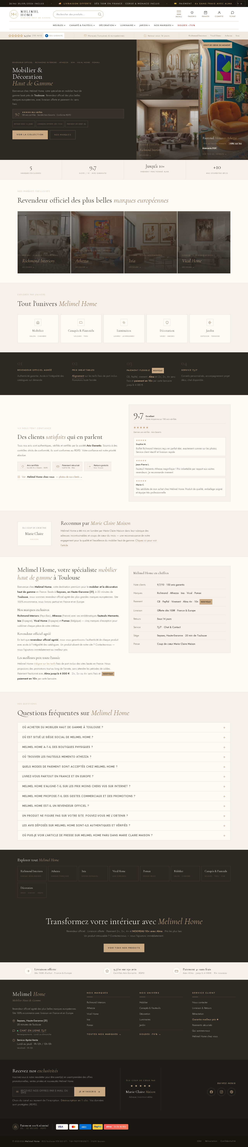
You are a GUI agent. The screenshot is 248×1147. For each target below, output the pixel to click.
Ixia (237, 35)
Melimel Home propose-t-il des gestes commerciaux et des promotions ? (78, 796)
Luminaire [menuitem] (126, 25)
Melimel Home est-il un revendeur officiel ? (55, 806)
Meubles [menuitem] (58, 25)
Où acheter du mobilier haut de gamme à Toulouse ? (62, 727)
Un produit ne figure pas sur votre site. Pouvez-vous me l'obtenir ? (75, 816)
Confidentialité (228, 1141)
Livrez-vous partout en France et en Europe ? (58, 776)
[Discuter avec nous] (232, 14)
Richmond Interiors (198, 35)
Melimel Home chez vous (205, 1036)
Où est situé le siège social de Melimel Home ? (57, 737)
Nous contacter (200, 1002)
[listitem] (44, 242)
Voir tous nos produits (124, 947)
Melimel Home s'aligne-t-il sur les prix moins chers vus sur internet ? (76, 786)
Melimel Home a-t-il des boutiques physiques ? (57, 747)
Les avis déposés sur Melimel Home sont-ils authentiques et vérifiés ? (76, 825)
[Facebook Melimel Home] (211, 1092)
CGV (199, 1141)
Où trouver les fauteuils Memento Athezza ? (56, 757)
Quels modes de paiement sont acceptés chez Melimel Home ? (70, 766)
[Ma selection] (192, 14)
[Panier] (205, 14)
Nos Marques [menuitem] (162, 25)
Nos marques (62, 134)
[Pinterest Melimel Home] (231, 1092)
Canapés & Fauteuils (150, 1008)
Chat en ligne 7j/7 (33, 1030)
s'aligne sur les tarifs (44, 663)
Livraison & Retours (201, 1008)
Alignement (78, 376)
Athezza (228, 35)
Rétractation (198, 1014)
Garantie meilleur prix (204, 1019)
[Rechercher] (99, 14)
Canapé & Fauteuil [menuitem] (81, 25)
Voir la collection (30, 134)
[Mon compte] (219, 14)
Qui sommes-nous (201, 1031)
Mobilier (144, 1002)
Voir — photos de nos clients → (52, 477)
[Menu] (179, 14)
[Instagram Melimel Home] (221, 1092)
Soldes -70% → (150, 1034)
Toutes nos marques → (104, 1034)
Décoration (145, 1014)
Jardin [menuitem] (144, 25)
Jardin (142, 1025)
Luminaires (145, 1019)
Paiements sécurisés (202, 1025)
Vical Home (215, 35)
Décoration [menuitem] (106, 25)
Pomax (90, 1025)
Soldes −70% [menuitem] (186, 25)
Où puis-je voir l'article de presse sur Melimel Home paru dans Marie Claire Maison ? (87, 835)
